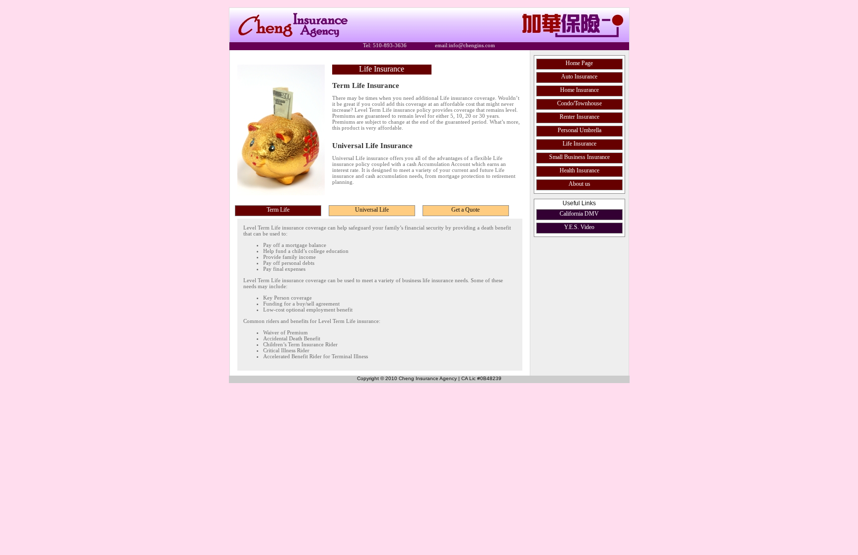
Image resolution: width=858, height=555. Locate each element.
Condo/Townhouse (579, 103)
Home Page (579, 63)
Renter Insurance (579, 116)
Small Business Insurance (579, 157)
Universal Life (372, 209)
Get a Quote (465, 209)
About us (579, 183)
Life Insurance (579, 143)
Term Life (278, 209)
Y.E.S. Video (579, 227)
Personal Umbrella (579, 130)
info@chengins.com (472, 45)
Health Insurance (579, 170)
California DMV (579, 213)
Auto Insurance (579, 76)
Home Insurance (579, 89)
